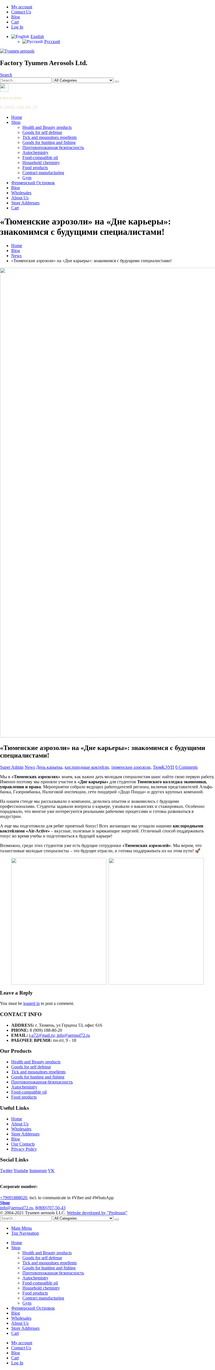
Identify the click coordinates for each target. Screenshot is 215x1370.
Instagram (38, 1170)
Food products (35, 167)
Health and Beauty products (47, 127)
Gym (26, 177)
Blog (15, 17)
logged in (31, 1003)
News (30, 767)
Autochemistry (35, 152)
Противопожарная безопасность (53, 147)
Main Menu (21, 1228)
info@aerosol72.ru (16, 1207)
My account (21, 6)
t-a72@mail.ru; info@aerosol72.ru (59, 1035)
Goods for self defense (42, 132)
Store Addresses (25, 202)
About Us (20, 197)
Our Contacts (23, 1144)
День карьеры (49, 767)
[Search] (116, 81)
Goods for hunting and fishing (49, 142)
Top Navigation (25, 1233)
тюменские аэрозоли (131, 767)
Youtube (20, 1170)
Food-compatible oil (40, 157)
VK (51, 1170)
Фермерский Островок (33, 182)
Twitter (6, 1170)
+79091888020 (13, 1197)
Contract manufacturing (43, 172)
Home (16, 117)
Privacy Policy (24, 1149)
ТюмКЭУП (163, 767)
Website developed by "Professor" (97, 1212)
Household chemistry (41, 162)
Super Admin (12, 767)
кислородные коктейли (87, 767)
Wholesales (21, 192)
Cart (15, 22)
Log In (17, 27)
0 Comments (186, 767)
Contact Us (21, 12)
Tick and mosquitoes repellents (49, 137)
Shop (15, 122)
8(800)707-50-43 (50, 1207)
